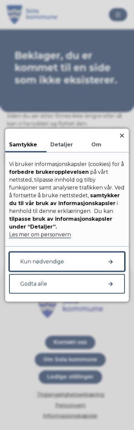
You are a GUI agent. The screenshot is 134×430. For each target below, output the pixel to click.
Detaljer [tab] (61, 144)
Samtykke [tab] (23, 144)
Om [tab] (96, 144)
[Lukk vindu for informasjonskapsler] (122, 135)
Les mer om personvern (40, 234)
